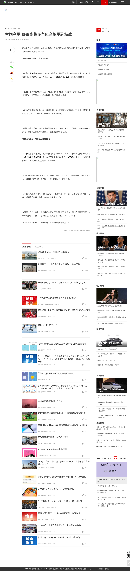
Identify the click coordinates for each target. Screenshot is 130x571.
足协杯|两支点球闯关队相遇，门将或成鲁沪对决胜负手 (62, 413)
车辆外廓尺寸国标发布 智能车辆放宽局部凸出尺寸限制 (62, 425)
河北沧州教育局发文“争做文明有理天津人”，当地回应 (62, 477)
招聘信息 (64, 569)
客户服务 (70, 569)
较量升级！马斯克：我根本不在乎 (108, 365)
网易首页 (10, 2)
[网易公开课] (80, 2)
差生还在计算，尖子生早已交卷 (107, 486)
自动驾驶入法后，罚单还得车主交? (109, 349)
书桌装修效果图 (34, 157)
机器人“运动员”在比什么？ (50, 325)
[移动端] (73, 2)
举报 (89, 39)
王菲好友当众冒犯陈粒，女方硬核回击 (110, 306)
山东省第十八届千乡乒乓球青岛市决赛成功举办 (59, 525)
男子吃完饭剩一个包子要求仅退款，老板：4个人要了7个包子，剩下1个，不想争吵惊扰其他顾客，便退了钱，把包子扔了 (64, 359)
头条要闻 (100, 110)
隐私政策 (76, 569)
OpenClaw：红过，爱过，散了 (107, 360)
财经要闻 (100, 188)
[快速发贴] (12, 50)
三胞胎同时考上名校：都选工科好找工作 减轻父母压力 (62, 282)
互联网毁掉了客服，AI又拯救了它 (53, 437)
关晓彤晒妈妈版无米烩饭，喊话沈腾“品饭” (111, 324)
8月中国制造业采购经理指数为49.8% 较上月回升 (60, 501)
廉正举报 (101, 569)
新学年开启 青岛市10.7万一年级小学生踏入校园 (59, 537)
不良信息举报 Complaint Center (88, 569)
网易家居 (13, 28)
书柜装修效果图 (73, 157)
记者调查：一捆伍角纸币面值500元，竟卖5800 (59, 264)
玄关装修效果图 (36, 73)
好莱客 (87, 48)
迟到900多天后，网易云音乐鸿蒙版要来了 (57, 489)
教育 (115, 458)
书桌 (24, 157)
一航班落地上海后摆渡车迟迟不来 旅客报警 (57, 298)
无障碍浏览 (23, 2)
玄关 (26, 73)
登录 (104, 2)
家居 (98, 40)
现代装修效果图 (61, 77)
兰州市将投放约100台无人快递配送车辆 (56, 373)
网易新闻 (104, 28)
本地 (109, 458)
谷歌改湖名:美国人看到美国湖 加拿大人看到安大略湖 (62, 344)
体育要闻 (100, 233)
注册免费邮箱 (113, 2)
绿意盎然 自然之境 (103, 65)
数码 (98, 458)
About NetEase (45, 569)
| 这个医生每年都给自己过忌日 (109, 446)
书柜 (63, 157)
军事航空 (122, 458)
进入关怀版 (31, 2)
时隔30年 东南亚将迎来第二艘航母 (53, 252)
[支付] (93, 2)
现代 (51, 77)
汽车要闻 (100, 376)
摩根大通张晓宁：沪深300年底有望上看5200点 (59, 513)
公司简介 (52, 569)
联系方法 (58, 569)
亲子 (104, 458)
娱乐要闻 (100, 286)
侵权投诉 (107, 569)
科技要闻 (100, 329)
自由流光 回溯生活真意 (105, 74)
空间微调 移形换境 (103, 69)
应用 (16, 2)
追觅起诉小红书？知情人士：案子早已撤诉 (111, 214)
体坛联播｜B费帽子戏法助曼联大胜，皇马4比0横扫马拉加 (64, 310)
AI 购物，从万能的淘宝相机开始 (52, 449)
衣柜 (26, 154)
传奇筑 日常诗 (102, 60)
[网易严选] (87, 2)
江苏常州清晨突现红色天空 (50, 401)
